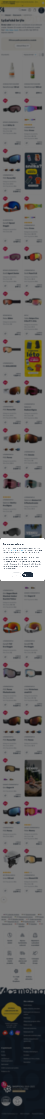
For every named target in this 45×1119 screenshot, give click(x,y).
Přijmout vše (27, 575)
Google (22, 550)
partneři (13, 550)
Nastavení (16, 575)
